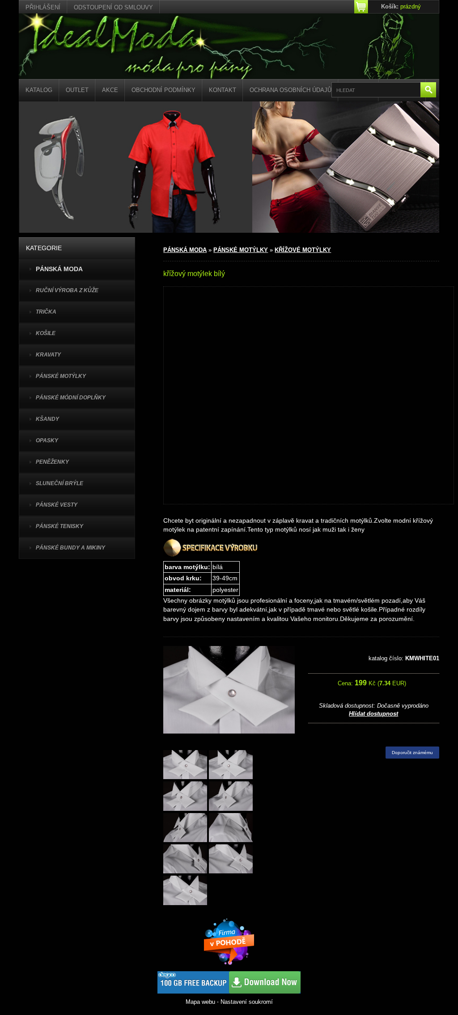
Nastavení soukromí (247, 1001)
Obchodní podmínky (163, 90)
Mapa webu (200, 1001)
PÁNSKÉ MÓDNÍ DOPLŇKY (71, 397)
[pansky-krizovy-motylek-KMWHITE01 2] (231, 765)
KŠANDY (47, 419)
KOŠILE (45, 333)
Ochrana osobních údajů (290, 90)
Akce (110, 90)
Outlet (77, 90)
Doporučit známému (412, 752)
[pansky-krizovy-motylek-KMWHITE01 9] (185, 891)
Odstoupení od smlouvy (113, 7)
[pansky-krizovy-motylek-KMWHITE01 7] (185, 859)
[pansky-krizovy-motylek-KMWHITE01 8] (231, 859)
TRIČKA (46, 312)
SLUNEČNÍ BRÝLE (59, 483)
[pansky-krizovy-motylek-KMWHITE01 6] (231, 828)
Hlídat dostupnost (373, 713)
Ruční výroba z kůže (67, 290)
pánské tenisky (59, 526)
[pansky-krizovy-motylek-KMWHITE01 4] (231, 796)
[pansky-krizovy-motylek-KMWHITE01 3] (185, 796)
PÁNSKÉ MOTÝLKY (61, 376)
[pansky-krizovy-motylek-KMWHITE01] (185, 765)
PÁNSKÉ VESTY (56, 505)
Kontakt (222, 90)
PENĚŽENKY (52, 462)
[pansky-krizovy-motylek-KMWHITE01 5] (185, 828)
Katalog (38, 90)
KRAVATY (48, 355)
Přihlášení (42, 7)
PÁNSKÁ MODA (185, 250)
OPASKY (47, 440)
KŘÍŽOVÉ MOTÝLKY (303, 250)
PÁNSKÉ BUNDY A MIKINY (70, 548)
